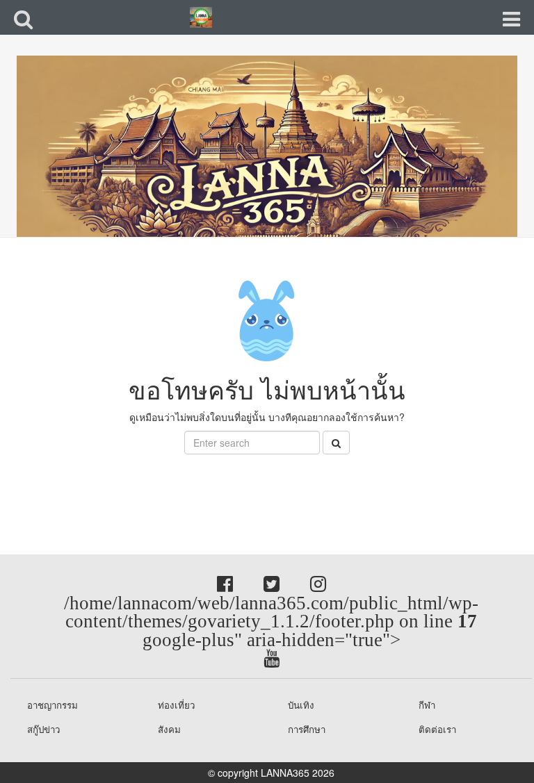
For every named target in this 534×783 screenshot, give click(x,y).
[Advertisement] (111, 485)
